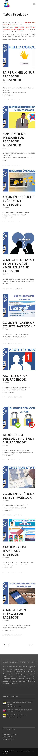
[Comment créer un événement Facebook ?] (19, 180)
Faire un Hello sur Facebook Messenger (18, 76)
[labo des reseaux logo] (16, 4)
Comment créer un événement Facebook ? (19, 201)
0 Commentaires (17, 100)
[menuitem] (34, 4)
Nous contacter (8, 737)
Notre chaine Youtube (10, 734)
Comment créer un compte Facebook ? (19, 324)
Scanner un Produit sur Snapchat (17, 715)
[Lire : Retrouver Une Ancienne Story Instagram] (4, 710)
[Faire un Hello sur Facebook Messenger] (19, 56)
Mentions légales (8, 739)
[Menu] (34, 4)
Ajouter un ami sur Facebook (16, 377)
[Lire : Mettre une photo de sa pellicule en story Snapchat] (4, 703)
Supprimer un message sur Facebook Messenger (14, 139)
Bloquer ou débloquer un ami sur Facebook (18, 438)
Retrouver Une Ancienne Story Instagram (19, 709)
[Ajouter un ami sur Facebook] (19, 359)
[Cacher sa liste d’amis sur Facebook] (19, 530)
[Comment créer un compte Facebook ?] (19, 306)
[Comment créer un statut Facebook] (19, 477)
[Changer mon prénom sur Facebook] (19, 593)
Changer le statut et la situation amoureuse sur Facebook (18, 265)
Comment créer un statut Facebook (19, 496)
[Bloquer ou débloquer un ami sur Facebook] (19, 418)
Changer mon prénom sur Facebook (14, 613)
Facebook (6, 83)
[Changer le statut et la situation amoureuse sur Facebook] (19, 243)
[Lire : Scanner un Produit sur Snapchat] (4, 716)
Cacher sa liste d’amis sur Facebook (15, 551)
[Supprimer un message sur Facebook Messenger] (19, 117)
